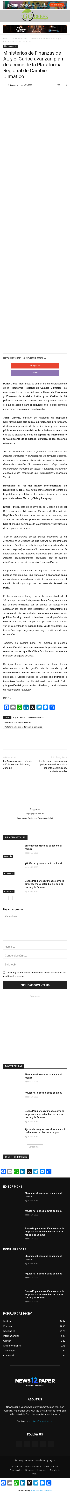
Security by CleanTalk (41, 1490)
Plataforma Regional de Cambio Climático (23, 727)
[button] (65, 15)
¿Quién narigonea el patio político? (43, 863)
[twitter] (35, 823)
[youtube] (41, 823)
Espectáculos (16, 1470)
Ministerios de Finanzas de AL (18, 722)
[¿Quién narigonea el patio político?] (12, 868)
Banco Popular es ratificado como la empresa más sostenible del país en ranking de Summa (44, 884)
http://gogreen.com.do (35, 814)
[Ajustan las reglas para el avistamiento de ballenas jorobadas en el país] (12, 1134)
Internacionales (51, 1466)
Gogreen (14, 85)
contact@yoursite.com (41, 1421)
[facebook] (29, 823)
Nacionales (9, 874)
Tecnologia (55, 1470)
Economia (42, 1470)
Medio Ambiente (19, 38)
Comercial (8, 856)
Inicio (5, 38)
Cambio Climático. (36, 717)
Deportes (29, 1470)
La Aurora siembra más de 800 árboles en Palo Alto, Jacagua (17, 764)
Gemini (35, 372)
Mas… (35, 1473)
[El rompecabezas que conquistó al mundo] (12, 851)
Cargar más (34, 1146)
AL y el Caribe (19, 717)
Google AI (35, 365)
